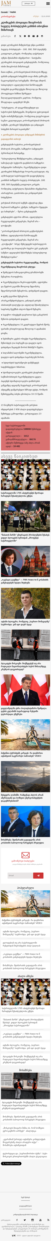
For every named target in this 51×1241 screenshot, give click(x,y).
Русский (4, 12)
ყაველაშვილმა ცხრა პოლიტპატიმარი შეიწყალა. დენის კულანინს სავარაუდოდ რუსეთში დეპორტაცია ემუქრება (24, 711)
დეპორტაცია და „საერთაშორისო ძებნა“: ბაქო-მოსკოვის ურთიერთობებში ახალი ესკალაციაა (25, 1155)
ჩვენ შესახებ (25, 1197)
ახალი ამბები (25, 976)
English (13, 12)
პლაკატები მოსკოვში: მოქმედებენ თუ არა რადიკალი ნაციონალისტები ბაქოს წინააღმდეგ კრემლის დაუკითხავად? (23, 666)
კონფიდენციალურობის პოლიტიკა (25, 1214)
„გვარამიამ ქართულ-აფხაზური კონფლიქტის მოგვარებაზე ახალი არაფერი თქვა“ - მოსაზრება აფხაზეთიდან (24, 1142)
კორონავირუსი (8, 16)
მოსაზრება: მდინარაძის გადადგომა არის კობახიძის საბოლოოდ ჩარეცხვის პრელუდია (22, 841)
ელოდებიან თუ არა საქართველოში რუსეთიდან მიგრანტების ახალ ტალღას (21, 944)
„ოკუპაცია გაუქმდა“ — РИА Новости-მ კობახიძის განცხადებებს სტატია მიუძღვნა (24, 581)
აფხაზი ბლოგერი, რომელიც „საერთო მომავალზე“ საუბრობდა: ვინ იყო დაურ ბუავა (25, 623)
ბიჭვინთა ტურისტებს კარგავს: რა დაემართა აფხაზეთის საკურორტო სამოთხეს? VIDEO (22, 754)
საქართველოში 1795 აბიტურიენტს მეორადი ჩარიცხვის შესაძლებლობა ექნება (22, 494)
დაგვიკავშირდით (25, 1206)
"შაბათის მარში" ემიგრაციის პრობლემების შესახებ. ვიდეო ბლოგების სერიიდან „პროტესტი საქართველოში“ (25, 537)
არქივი (37, 16)
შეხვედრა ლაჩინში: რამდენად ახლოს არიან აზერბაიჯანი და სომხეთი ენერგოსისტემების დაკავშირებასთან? (22, 797)
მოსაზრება (25, 1070)
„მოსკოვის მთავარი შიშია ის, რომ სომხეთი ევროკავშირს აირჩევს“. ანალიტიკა (23, 1129)
